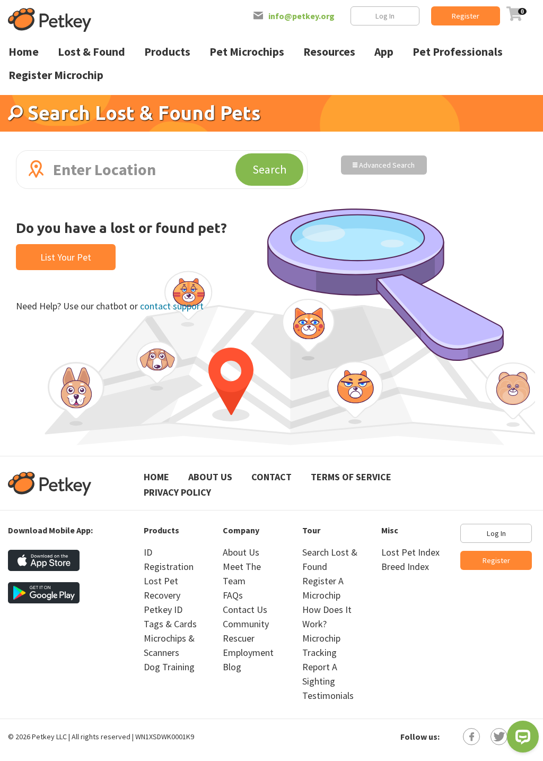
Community (246, 624)
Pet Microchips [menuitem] (246, 52)
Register (465, 16)
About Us (210, 477)
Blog (232, 667)
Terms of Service (351, 477)
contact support (172, 306)
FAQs (233, 595)
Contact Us (245, 609)
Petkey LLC (49, 736)
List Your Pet (65, 257)
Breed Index (405, 566)
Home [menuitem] (23, 52)
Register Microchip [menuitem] (55, 75)
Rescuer (239, 638)
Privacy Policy (177, 492)
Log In (385, 16)
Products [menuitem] (167, 52)
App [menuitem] (383, 52)
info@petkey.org (301, 16)
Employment (248, 652)
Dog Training (169, 667)
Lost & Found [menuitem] (91, 52)
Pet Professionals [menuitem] (458, 52)
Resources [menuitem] (329, 52)
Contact (271, 477)
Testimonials (328, 695)
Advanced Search (386, 165)
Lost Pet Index (410, 552)
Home (156, 477)
